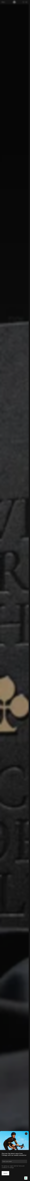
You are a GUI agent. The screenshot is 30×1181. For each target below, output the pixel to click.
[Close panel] (26, 1133)
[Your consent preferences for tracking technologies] (25, 1178)
